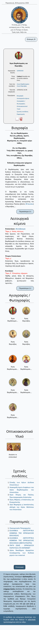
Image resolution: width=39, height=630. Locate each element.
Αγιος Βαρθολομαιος (23, 84)
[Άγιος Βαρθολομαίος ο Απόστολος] (13, 359)
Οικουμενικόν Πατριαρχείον (20, 528)
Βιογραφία (20, 96)
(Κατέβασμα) (20, 229)
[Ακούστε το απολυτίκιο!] (13, 447)
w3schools (32, 619)
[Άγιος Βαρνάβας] (26, 310)
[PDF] (21, 119)
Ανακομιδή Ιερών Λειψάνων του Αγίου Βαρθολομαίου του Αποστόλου (22, 489)
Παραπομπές (21, 114)
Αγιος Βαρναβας (22, 86)
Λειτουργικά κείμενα (23, 98)
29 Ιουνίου (29, 204)
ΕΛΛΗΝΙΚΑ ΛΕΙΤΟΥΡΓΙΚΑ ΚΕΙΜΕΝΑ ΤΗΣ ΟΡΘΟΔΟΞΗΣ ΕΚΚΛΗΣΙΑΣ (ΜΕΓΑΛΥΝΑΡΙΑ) (22, 540)
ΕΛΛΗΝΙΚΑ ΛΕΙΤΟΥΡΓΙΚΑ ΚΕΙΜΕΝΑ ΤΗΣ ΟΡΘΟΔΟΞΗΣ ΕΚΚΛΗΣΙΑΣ (22, 533)
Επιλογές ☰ (31, 39)
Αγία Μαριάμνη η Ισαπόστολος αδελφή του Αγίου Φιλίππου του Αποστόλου (22, 507)
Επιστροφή (20, 567)
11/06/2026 (20, 71)
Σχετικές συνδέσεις (22, 111)
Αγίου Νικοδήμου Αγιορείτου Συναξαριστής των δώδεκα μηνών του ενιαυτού (22, 552)
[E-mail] (17, 119)
